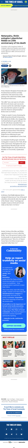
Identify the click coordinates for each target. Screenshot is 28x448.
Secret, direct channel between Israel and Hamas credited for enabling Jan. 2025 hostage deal (20, 353)
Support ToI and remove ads (21, 5)
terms (20, 165)
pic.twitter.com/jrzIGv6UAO (18, 186)
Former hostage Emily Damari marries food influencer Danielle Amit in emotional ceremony (7, 353)
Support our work (14, 326)
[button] (26, 2)
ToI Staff (4, 61)
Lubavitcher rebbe (6, 400)
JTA (10, 61)
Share (5, 65)
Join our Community (6, 5)
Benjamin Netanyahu (13, 401)
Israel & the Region (11, 399)
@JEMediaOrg (22, 184)
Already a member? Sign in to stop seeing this (14, 329)
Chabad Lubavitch (20, 399)
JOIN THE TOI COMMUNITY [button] (14, 412)
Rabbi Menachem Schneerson (17, 400)
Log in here (18, 415)
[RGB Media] (11, 442)
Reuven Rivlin (5, 401)
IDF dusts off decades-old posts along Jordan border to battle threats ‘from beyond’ (7, 372)
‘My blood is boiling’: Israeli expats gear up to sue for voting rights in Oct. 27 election (20, 371)
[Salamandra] (22, 442)
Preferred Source (8, 57)
